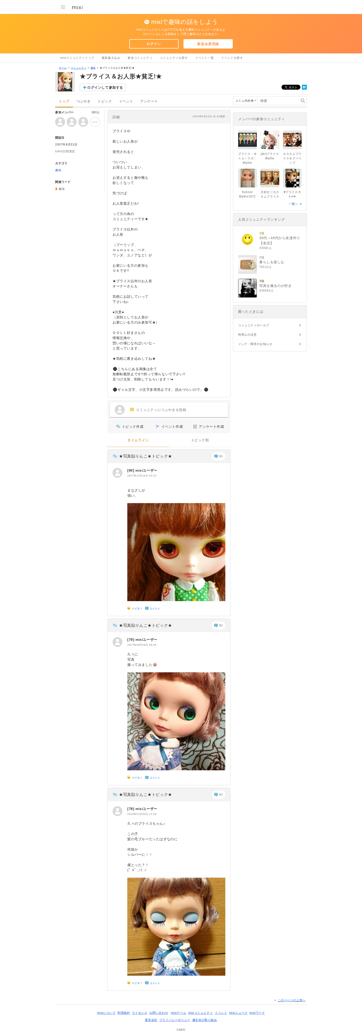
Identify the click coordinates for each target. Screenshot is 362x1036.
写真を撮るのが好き (275, 286)
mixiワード (257, 1013)
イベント (126, 101)
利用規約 (123, 1013)
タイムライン (138, 440)
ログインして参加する (105, 87)
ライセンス (140, 1013)
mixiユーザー (146, 470)
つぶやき (83, 101)
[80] (131, 470)
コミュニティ (78, 67)
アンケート (149, 101)
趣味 (93, 67)
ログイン (154, 44)
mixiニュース (238, 1013)
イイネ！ (137, 608)
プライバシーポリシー (174, 1020)
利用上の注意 (247, 334)
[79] (131, 639)
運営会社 (151, 1020)
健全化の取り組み (204, 1020)
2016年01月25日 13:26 (141, 814)
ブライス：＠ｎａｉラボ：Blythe (247, 158)
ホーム (63, 67)
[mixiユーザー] (117, 473)
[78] (131, 809)
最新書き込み (111, 58)
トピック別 (200, 440)
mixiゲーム (178, 1013)
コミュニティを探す (174, 58)
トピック (105, 101)
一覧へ (293, 204)
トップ (64, 101)
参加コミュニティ (140, 58)
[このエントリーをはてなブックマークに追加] (304, 88)
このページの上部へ (292, 1000)
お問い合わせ (158, 1013)
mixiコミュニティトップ (77, 58)
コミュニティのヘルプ (253, 325)
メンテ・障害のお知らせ (255, 344)
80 (221, 456)
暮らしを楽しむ (271, 262)
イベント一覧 (204, 58)
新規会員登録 (208, 44)
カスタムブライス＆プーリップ (292, 158)
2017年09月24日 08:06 (141, 644)
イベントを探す (232, 58)
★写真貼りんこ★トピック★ (145, 456)
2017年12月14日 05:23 (141, 475)
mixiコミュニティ (200, 1013)
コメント (154, 608)
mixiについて (106, 1013)
